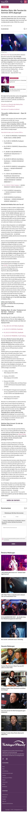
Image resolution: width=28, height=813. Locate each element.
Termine (5, 7)
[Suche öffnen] (21, 1)
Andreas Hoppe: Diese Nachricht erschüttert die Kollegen (13, 689)
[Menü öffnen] (25, 1)
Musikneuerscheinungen (7, 773)
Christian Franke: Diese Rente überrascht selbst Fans (12, 733)
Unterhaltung (5, 771)
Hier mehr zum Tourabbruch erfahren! (10, 109)
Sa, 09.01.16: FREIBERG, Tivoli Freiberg (15, 336)
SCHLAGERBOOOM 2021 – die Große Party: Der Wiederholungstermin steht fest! (13, 617)
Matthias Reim (6, 55)
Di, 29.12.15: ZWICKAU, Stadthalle (13, 329)
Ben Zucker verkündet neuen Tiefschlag (12, 639)
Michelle (6, 265)
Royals (3, 784)
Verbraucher (4, 782)
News (3, 766)
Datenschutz (5, 794)
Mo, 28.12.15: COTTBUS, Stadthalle (14, 326)
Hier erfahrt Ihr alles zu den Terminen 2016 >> (12, 132)
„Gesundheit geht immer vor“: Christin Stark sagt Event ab (13, 573)
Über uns (4, 801)
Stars (3, 768)
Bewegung (4, 786)
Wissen (3, 780)
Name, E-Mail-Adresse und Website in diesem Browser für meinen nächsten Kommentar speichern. (13, 522)
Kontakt (4, 799)
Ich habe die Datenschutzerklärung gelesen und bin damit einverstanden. (14, 539)
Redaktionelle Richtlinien (7, 803)
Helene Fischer (22, 434)
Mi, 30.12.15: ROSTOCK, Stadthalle (13, 332)
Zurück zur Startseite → (14, 500)
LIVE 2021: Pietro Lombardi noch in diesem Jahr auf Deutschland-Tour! (13, 595)
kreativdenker (5, 29)
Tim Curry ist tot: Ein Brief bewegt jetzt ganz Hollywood (13, 711)
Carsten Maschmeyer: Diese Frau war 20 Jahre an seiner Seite (12, 666)
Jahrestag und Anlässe (7, 777)
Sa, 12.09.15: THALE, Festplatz (11, 185)
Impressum (4, 796)
